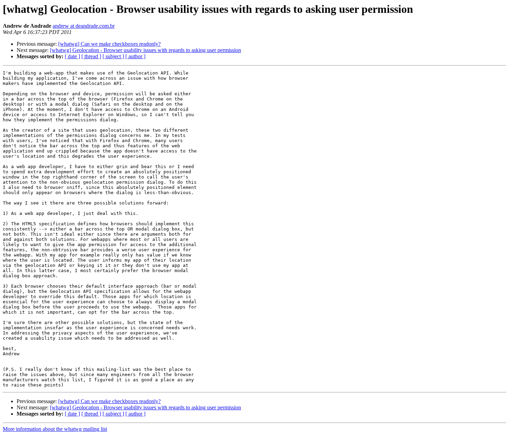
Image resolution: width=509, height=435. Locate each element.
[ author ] (135, 56)
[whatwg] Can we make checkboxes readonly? (109, 44)
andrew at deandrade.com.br (84, 26)
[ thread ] (91, 56)
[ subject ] (113, 56)
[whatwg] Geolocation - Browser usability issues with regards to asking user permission (145, 50)
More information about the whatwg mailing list (55, 429)
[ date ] (72, 56)
